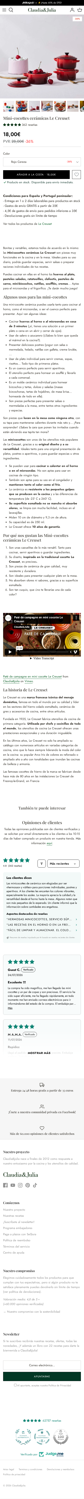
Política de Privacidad (59, 1385)
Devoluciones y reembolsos (60, 1469)
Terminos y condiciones (30, 1469)
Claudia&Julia (11, 681)
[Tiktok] (35, 1185)
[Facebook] (5, 1185)
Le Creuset (45, 224)
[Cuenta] (71, 10)
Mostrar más (39, 1053)
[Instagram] (20, 1185)
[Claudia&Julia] (42, 10)
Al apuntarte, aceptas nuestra (44, 1385)
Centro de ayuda (13, 1252)
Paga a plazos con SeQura (19, 1234)
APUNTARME (42, 1376)
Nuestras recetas (13, 1216)
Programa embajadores (17, 1228)
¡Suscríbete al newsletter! (19, 1222)
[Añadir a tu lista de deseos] (76, 174)
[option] (42, 56)
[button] (12, 125)
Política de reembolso (16, 1240)
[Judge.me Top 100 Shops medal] (61, 1437)
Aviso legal (8, 1469)
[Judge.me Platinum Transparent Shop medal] (42, 1437)
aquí (49, 843)
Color (6, 154)
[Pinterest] (27, 1185)
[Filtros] (42, 864)
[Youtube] (13, 1185)
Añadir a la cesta (36, 174)
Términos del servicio (16, 1246)
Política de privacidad (14, 1474)
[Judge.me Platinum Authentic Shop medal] (23, 1437)
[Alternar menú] (4, 10)
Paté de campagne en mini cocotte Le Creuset (32, 676)
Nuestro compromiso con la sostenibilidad (33, 1312)
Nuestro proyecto (14, 1210)
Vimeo (29, 681)
